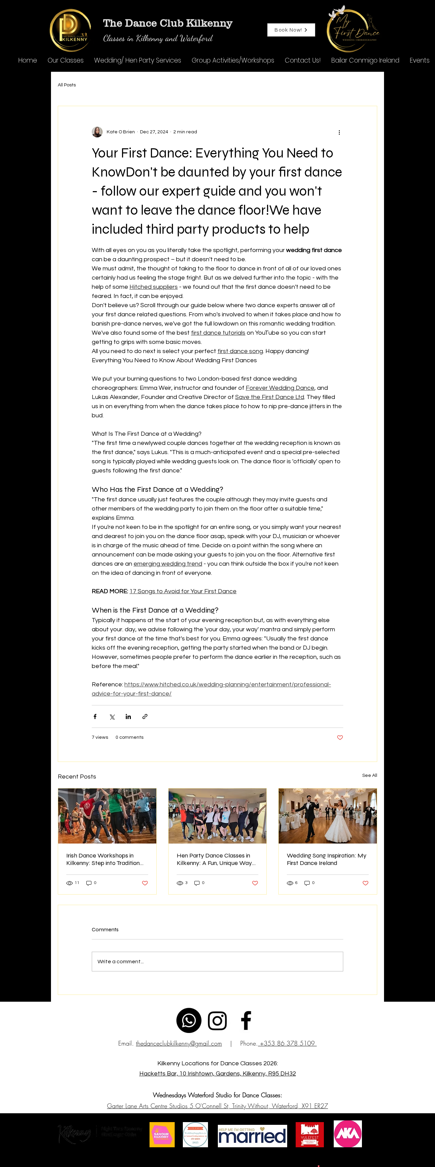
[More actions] (339, 132)
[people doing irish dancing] (107, 816)
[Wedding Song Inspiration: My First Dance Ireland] (328, 816)
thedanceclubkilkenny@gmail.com (179, 1043)
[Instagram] (217, 1020)
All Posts (67, 85)
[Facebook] (246, 1020)
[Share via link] (145, 716)
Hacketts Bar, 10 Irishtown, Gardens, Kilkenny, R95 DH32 (217, 1073)
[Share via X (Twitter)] (111, 716)
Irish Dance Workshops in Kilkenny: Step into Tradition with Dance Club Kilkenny (103, 859)
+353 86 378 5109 (287, 1043)
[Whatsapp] (189, 1020)
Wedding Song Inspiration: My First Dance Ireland (326, 859)
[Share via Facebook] (95, 716)
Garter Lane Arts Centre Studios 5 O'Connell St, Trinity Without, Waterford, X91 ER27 (217, 1106)
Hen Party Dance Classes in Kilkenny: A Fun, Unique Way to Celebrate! (214, 859)
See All (369, 775)
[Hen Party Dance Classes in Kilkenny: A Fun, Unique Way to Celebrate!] (218, 816)
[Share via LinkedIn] (128, 716)
